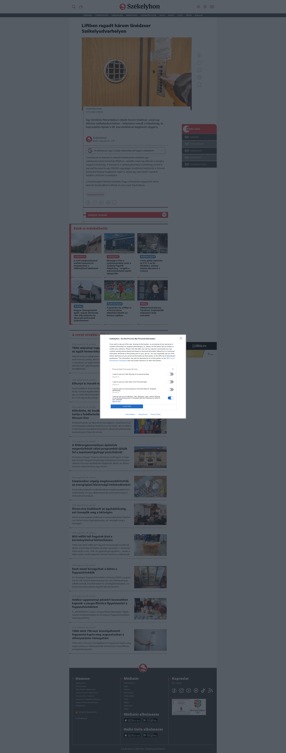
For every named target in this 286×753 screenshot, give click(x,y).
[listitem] (143, 369)
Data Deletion (130, 414)
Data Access (143, 414)
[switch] (171, 374)
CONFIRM (127, 406)
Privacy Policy (156, 414)
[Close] (182, 339)
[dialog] (143, 377)
